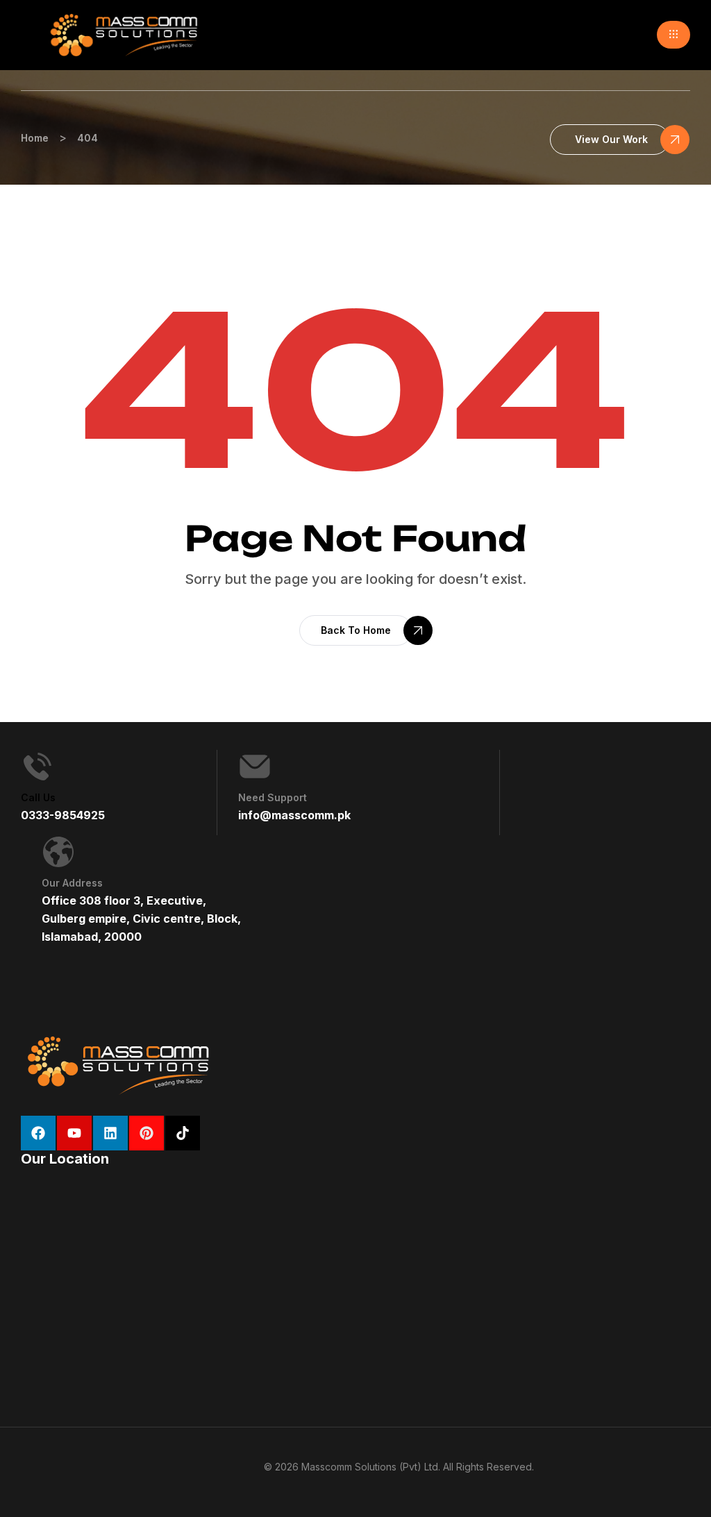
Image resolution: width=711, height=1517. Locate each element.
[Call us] (37, 766)
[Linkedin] (110, 1133)
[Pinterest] (146, 1133)
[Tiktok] (182, 1133)
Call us (38, 797)
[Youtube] (74, 1133)
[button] (673, 35)
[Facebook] (38, 1133)
